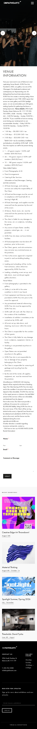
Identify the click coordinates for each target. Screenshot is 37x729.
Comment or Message (11, 458)
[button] (34, 33)
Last (21, 445)
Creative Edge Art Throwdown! (15, 532)
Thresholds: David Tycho (12, 634)
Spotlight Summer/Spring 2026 (16, 599)
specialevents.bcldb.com (11, 421)
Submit (7, 476)
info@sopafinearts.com (9, 670)
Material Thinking (9, 567)
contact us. (21, 426)
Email (6, 449)
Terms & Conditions (18, 725)
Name (6, 439)
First (4, 445)
